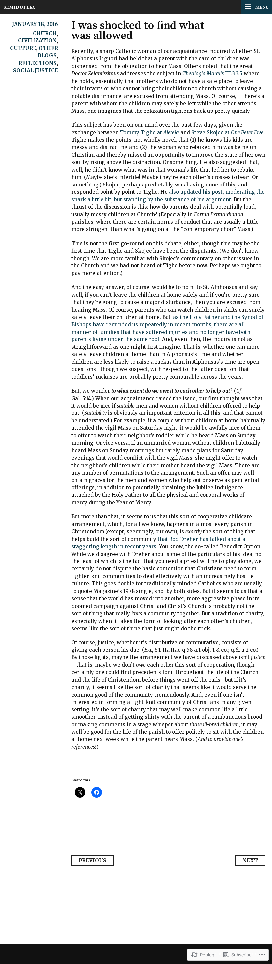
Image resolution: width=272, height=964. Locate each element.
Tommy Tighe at (149, 132)
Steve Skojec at (227, 132)
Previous (92, 860)
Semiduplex (19, 7)
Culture (23, 48)
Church (45, 33)
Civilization (37, 40)
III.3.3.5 (212, 73)
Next (250, 860)
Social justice (35, 70)
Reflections (37, 63)
